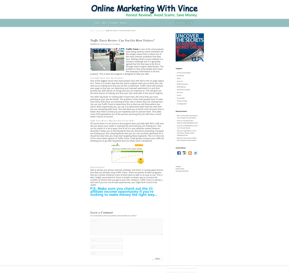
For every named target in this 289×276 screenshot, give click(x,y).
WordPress (194, 272)
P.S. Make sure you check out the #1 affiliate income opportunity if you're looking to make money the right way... (123, 191)
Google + (179, 166)
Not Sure (180, 92)
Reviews (123, 23)
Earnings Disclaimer (182, 171)
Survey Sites (181, 98)
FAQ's (179, 78)
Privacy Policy (180, 169)
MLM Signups (181, 87)
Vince (99, 44)
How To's (180, 81)
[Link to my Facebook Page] (179, 153)
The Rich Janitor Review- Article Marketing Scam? (186, 133)
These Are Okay (182, 101)
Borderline (180, 75)
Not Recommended (183, 90)
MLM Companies (182, 84)
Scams (179, 95)
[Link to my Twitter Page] (195, 153)
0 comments (116, 44)
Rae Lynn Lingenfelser (184, 131)
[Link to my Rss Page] (190, 153)
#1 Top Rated (113, 23)
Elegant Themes (178, 272)
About (104, 23)
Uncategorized (99, 31)
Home (97, 23)
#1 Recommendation (184, 73)
